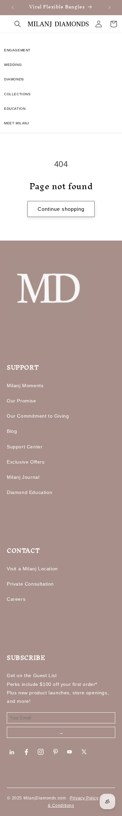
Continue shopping (61, 209)
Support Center (24, 446)
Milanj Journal (23, 477)
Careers (16, 599)
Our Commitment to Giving (38, 416)
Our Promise (21, 400)
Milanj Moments (25, 385)
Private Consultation (30, 584)
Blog (12, 431)
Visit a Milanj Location (32, 568)
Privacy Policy (84, 798)
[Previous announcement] (12, 7)
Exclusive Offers (26, 462)
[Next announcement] (109, 7)
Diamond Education (29, 492)
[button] (17, 24)
